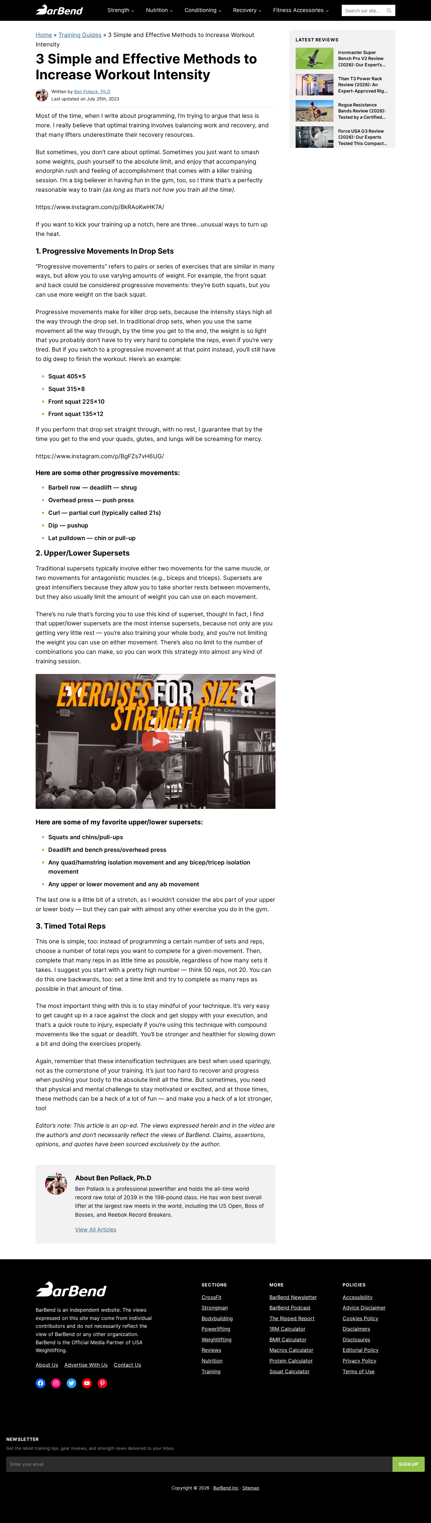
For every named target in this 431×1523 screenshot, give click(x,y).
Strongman (215, 1307)
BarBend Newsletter (293, 1297)
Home (44, 35)
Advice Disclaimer (364, 1307)
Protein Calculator (291, 1360)
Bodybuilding (217, 1318)
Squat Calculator (289, 1371)
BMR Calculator (287, 1339)
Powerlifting (216, 1329)
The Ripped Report (292, 1318)
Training (211, 1371)
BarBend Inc (226, 1487)
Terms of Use (359, 1371)
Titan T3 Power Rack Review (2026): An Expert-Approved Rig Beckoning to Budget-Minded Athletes (361, 91)
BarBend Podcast (289, 1307)
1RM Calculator (287, 1329)
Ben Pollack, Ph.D (92, 91)
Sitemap (250, 1487)
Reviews (211, 1350)
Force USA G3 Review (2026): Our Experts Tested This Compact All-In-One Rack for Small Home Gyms (361, 143)
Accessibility (358, 1297)
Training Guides (80, 35)
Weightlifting (217, 1339)
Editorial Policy (361, 1350)
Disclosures (356, 1339)
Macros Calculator (291, 1350)
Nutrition (212, 1360)
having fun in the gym (144, 180)
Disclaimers (356, 1329)
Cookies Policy (360, 1318)
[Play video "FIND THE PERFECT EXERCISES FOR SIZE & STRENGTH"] (155, 741)
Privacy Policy (359, 1360)
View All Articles (95, 1229)
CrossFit (211, 1297)
